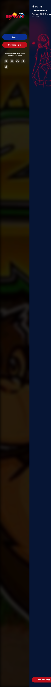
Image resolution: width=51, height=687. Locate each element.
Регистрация (14, 44)
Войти (15, 37)
